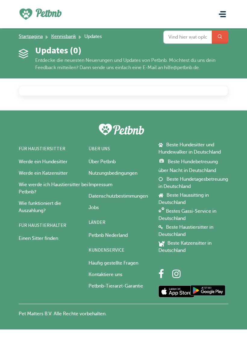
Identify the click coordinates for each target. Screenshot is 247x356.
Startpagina (31, 36)
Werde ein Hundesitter (43, 161)
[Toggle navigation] (222, 14)
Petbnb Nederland (108, 235)
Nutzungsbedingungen (113, 173)
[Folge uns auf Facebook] (161, 275)
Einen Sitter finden (38, 238)
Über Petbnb (102, 161)
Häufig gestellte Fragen (113, 263)
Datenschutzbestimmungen (118, 196)
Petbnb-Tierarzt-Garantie (116, 286)
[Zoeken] (220, 37)
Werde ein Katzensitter (43, 173)
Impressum (100, 184)
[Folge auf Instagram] (176, 275)
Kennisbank (63, 36)
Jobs (94, 207)
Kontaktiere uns (105, 274)
